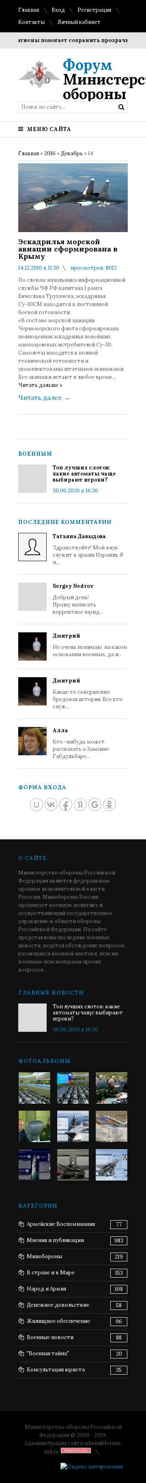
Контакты (31, 22)
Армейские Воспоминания (61, 1224)
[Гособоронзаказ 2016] (34, 1126)
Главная (28, 9)
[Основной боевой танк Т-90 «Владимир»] (73, 1165)
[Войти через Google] (94, 804)
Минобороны (44, 1256)
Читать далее (44, 397)
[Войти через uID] (36, 804)
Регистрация (94, 9)
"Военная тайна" (48, 1353)
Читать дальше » (40, 385)
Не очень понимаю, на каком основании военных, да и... (90, 645)
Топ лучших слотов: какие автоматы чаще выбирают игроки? (84, 474)
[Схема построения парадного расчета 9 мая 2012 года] (111, 1126)
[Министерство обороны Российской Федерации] (34, 1088)
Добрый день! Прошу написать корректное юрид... (78, 599)
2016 (50, 153)
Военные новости (50, 1337)
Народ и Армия (46, 1288)
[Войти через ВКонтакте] (51, 804)
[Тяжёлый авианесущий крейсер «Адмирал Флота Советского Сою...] (73, 1126)
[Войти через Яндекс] (80, 804)
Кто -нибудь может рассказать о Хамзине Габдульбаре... (81, 743)
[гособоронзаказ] (111, 1088)
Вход (58, 9)
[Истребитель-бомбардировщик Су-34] (111, 1165)
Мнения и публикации (55, 1240)
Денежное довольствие (58, 1304)
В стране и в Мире (51, 1272)
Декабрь (72, 153)
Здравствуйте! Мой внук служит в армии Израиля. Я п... (88, 549)
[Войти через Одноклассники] (109, 804)
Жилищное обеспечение (58, 1321)
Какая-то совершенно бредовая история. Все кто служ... (87, 693)
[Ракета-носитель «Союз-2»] (34, 1165)
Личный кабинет (79, 22)
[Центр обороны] (73, 1088)
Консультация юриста (56, 1369)
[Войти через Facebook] (65, 804)
